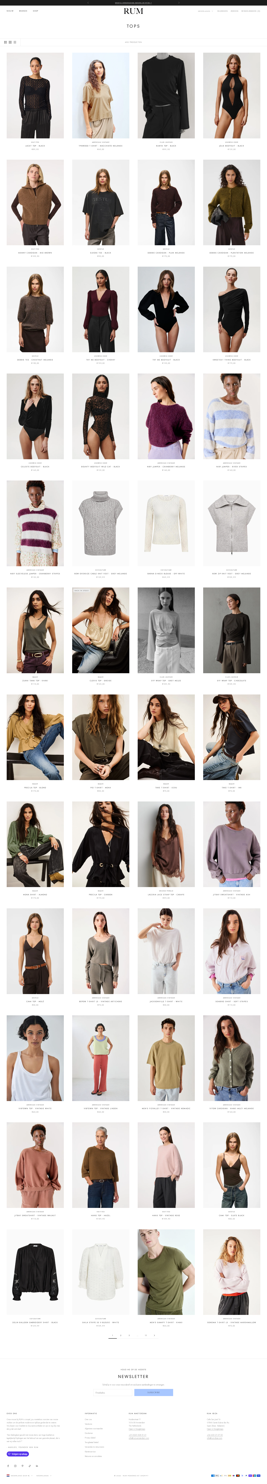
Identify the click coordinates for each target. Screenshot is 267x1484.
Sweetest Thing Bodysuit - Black (232, 360)
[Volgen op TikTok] (29, 1466)
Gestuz (100, 249)
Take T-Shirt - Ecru (166, 787)
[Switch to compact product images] (15, 42)
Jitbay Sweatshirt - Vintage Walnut (35, 1215)
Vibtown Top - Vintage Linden (101, 1108)
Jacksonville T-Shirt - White (166, 1001)
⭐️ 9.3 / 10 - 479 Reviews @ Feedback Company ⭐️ (133, 3)
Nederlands (204, 11)
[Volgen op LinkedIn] (37, 1466)
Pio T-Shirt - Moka (101, 787)
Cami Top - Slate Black (232, 1215)
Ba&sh (35, 677)
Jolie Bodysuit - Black (231, 146)
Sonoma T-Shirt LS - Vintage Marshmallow (231, 1322)
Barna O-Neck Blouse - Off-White (166, 573)
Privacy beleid (90, 1437)
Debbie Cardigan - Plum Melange (166, 253)
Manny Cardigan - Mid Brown (35, 253)
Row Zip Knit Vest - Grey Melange (231, 573)
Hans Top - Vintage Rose (166, 1215)
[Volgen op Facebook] (8, 1466)
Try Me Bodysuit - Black (166, 360)
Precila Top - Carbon (101, 894)
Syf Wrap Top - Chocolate (231, 680)
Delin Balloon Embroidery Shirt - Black (35, 1322)
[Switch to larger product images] (5, 42)
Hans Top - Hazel (100, 1215)
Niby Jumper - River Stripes (231, 466)
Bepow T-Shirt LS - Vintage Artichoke (100, 1001)
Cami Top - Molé (35, 1001)
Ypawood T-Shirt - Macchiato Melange (101, 146)
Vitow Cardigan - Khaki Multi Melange (232, 1108)
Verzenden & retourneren (94, 1447)
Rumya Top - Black (166, 146)
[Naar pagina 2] (154, 1335)
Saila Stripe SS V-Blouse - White (100, 1322)
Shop (35, 11)
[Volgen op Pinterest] (22, 1466)
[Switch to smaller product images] (10, 42)
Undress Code (231, 142)
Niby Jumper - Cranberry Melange (166, 466)
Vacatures (88, 1424)
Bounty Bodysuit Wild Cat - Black (100, 466)
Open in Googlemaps (137, 1429)
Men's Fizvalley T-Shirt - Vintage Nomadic (166, 1108)
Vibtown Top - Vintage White (35, 1108)
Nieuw (10, 11)
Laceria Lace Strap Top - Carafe (166, 894)
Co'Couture (100, 570)
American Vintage (101, 142)
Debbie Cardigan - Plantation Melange (232, 253)
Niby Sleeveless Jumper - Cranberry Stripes (35, 573)
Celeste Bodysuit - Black (35, 466)
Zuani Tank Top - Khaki (35, 680)
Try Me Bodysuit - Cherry (100, 360)
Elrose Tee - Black (100, 253)
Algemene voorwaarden (94, 1428)
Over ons (88, 1419)
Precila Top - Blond (35, 787)
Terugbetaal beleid (91, 1442)
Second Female (166, 891)
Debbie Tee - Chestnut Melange (35, 360)
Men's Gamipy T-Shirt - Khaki (166, 1322)
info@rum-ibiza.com (214, 1438)
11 (146, 1335)
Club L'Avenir (166, 142)
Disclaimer (89, 1433)
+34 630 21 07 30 (215, 1435)
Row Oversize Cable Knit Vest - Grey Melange (100, 573)
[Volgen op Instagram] (15, 1466)
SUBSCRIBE (154, 1392)
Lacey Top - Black (35, 146)
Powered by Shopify (138, 1476)
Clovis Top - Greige (101, 680)
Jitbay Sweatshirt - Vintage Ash (231, 894)
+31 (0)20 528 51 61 (137, 1435)
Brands (23, 11)
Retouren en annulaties (93, 1456)
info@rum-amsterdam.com (139, 1438)
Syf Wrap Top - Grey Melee (166, 680)
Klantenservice (90, 1451)
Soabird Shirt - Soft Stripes (232, 1001)
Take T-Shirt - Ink (232, 787)
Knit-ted (35, 142)
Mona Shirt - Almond (35, 894)
